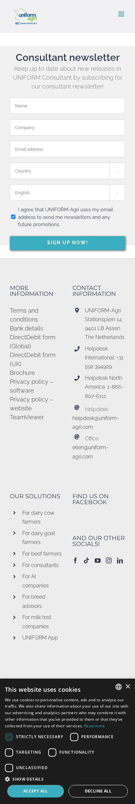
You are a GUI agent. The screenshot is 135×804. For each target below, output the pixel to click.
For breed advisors (33, 601)
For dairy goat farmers (38, 537)
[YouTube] (98, 560)
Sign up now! (67, 242)
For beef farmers (42, 554)
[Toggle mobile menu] (121, 14)
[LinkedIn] (120, 560)
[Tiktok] (86, 560)
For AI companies (35, 580)
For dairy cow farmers (38, 517)
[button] (67, 779)
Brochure (22, 372)
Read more (94, 726)
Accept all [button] (35, 791)
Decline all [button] (98, 791)
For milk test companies (36, 621)
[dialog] (67, 741)
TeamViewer (27, 417)
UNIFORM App (40, 638)
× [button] (127, 686)
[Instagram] (109, 560)
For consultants (40, 565)
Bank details (26, 328)
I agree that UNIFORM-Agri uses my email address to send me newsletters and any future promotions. (65, 217)
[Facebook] (75, 560)
